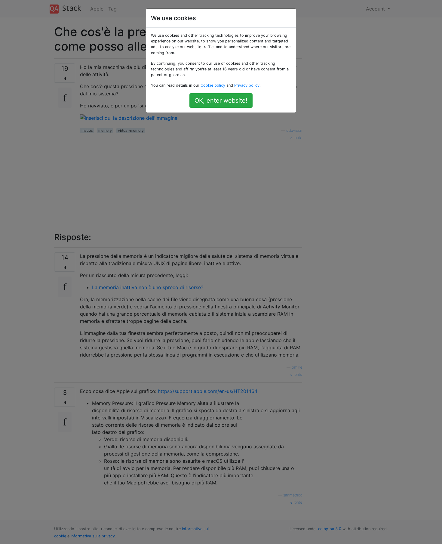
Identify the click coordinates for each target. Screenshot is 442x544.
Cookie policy (213, 85)
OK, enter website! (221, 100)
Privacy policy (246, 85)
